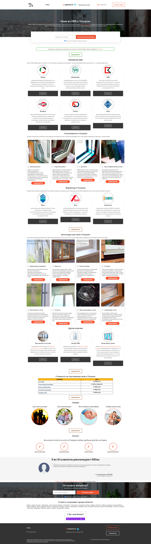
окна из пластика (85, 24)
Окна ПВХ (63, 481)
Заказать (43, 93)
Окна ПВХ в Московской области (75, 481)
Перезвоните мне (84, 5)
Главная (57, 481)
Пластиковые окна (31, 532)
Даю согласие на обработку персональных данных (76, 40)
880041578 (69, 5)
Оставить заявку (118, 5)
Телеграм (100, 49)
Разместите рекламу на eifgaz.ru (75, 519)
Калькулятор (102, 4)
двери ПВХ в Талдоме (83, 346)
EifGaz (29, 528)
